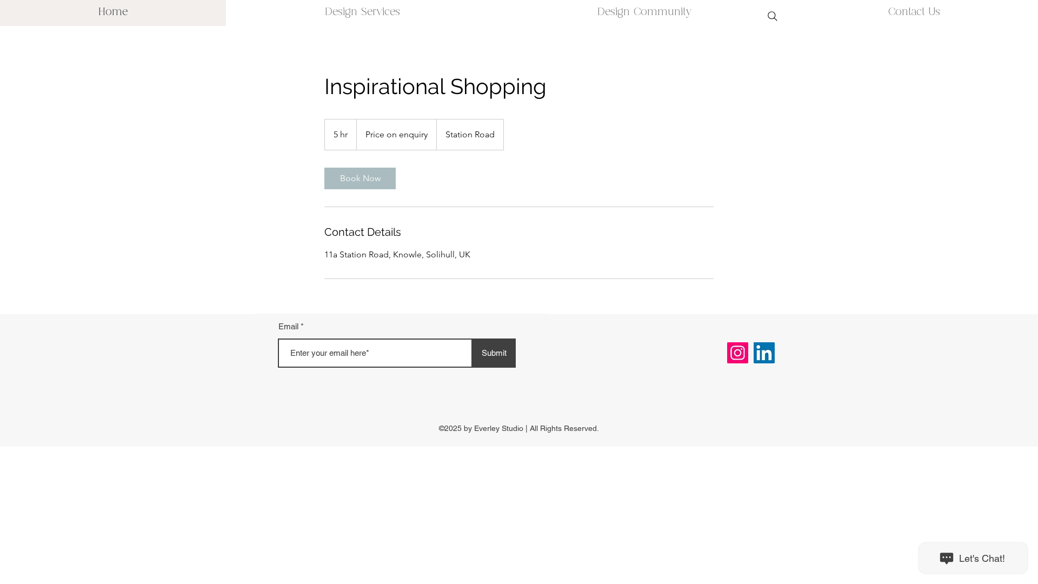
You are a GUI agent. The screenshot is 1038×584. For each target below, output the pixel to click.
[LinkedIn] (764, 352)
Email (288, 326)
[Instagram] (737, 352)
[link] (360, 178)
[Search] (772, 16)
